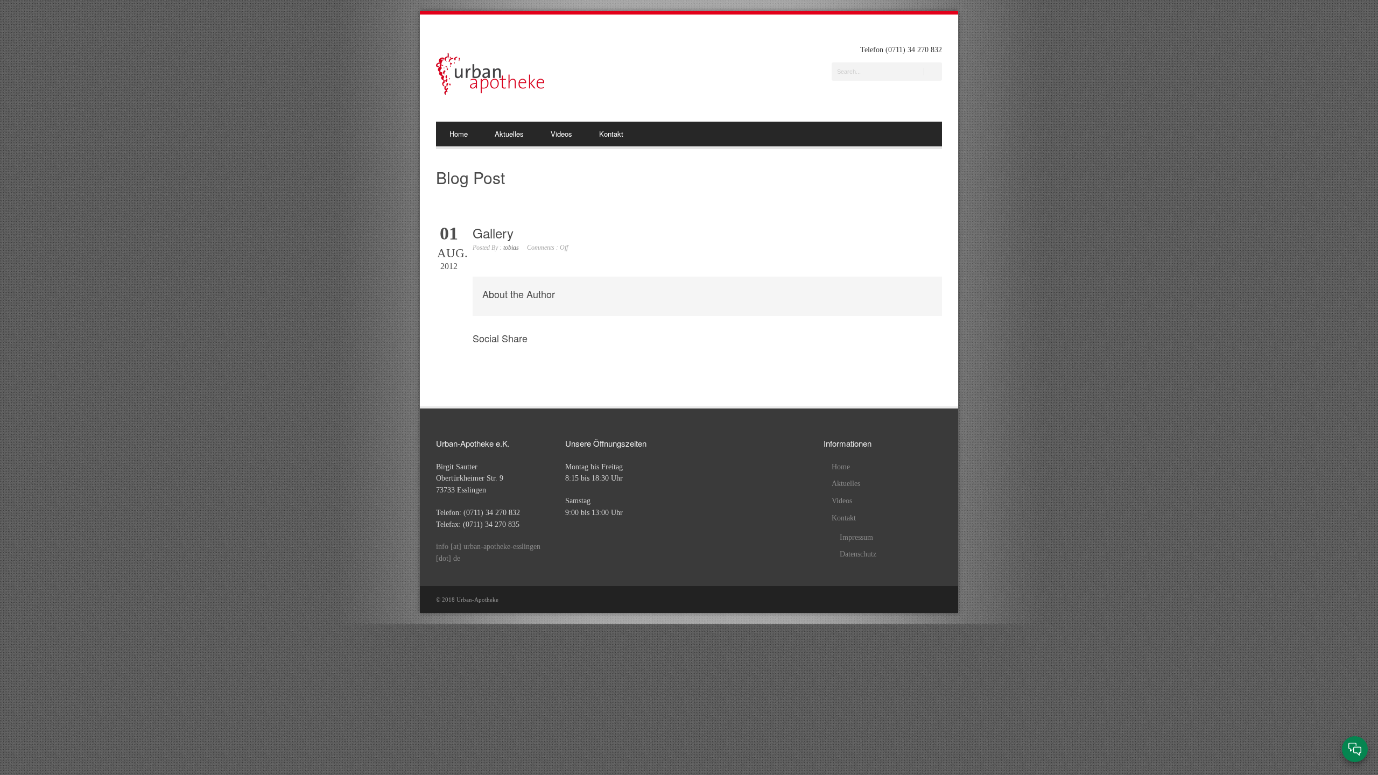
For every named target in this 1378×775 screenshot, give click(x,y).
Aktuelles (509, 134)
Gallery (493, 232)
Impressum (856, 537)
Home (458, 134)
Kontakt (611, 134)
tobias (511, 247)
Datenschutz (858, 554)
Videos (561, 134)
